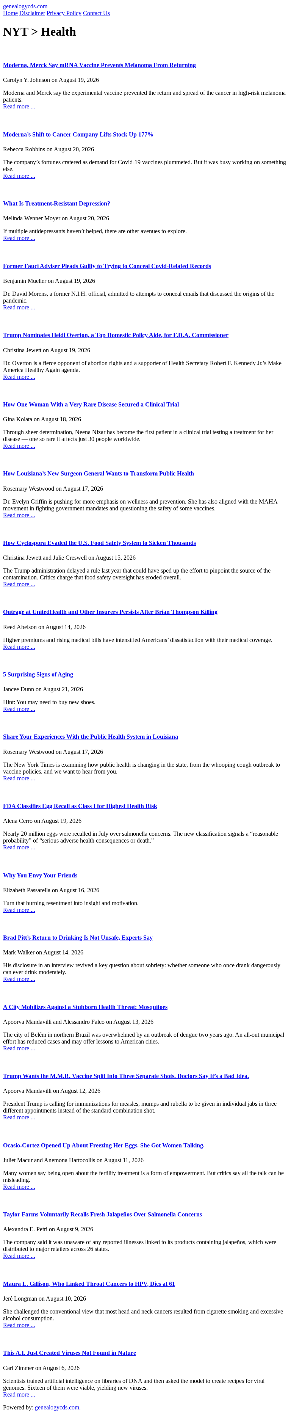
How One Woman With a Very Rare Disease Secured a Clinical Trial (91, 404)
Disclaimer (32, 13)
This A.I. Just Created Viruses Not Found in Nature (69, 1353)
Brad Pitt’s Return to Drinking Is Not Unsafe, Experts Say (78, 937)
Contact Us (96, 13)
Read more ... (19, 106)
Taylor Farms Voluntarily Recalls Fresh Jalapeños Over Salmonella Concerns (102, 1214)
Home (10, 13)
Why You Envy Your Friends (40, 875)
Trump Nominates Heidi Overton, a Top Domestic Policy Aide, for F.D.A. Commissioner (115, 335)
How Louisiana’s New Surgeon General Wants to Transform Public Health (98, 473)
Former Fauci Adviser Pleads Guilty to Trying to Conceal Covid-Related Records (107, 266)
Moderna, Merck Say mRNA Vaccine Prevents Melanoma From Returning (99, 65)
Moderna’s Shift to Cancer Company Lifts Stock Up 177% (78, 134)
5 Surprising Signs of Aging (38, 674)
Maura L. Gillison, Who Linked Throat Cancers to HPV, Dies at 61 (89, 1284)
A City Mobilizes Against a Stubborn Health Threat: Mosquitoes (85, 1007)
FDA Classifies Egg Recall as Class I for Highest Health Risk (80, 806)
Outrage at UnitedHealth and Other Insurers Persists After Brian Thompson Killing (110, 612)
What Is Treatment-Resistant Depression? (56, 203)
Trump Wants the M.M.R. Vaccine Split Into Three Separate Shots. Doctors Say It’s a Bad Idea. (126, 1076)
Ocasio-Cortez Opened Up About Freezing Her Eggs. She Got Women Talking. (104, 1145)
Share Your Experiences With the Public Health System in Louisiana (90, 736)
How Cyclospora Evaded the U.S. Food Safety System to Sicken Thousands (99, 543)
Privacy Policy (64, 13)
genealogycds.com (25, 6)
